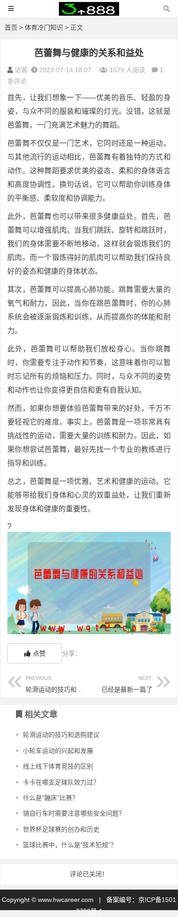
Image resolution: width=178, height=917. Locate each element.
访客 (21, 70)
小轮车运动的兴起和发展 (58, 750)
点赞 (39, 653)
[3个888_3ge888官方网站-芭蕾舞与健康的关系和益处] (89, 13)
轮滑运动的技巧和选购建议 (64, 684)
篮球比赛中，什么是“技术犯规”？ (70, 844)
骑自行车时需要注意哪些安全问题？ (74, 813)
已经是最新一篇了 (126, 689)
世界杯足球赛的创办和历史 (61, 829)
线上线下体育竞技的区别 (58, 766)
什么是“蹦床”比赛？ (51, 797)
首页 (11, 27)
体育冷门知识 (44, 27)
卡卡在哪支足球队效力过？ (61, 782)
